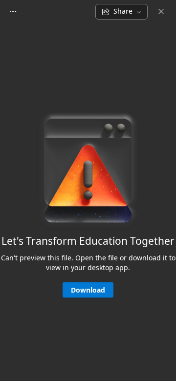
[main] (88, 201)
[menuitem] (13, 11)
